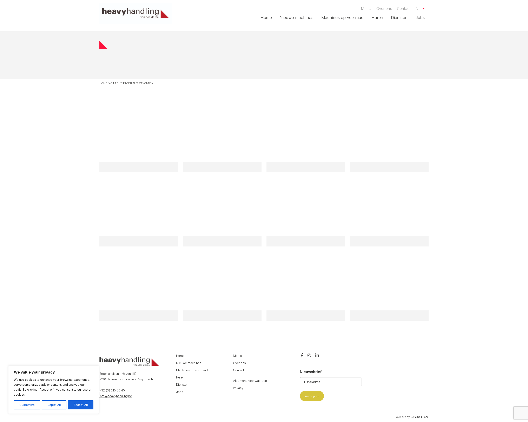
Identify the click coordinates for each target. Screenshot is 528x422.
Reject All (54, 405)
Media (366, 8)
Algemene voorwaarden (250, 381)
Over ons (384, 8)
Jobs (420, 17)
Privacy (238, 388)
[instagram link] (309, 355)
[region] (53, 389)
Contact (404, 8)
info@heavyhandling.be (115, 396)
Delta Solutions (419, 416)
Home (266, 17)
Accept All (81, 405)
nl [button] (419, 8)
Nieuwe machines (296, 17)
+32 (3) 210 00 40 (112, 390)
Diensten (399, 17)
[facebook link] (302, 355)
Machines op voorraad (342, 17)
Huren (377, 17)
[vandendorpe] (135, 13)
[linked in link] (317, 355)
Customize (27, 405)
